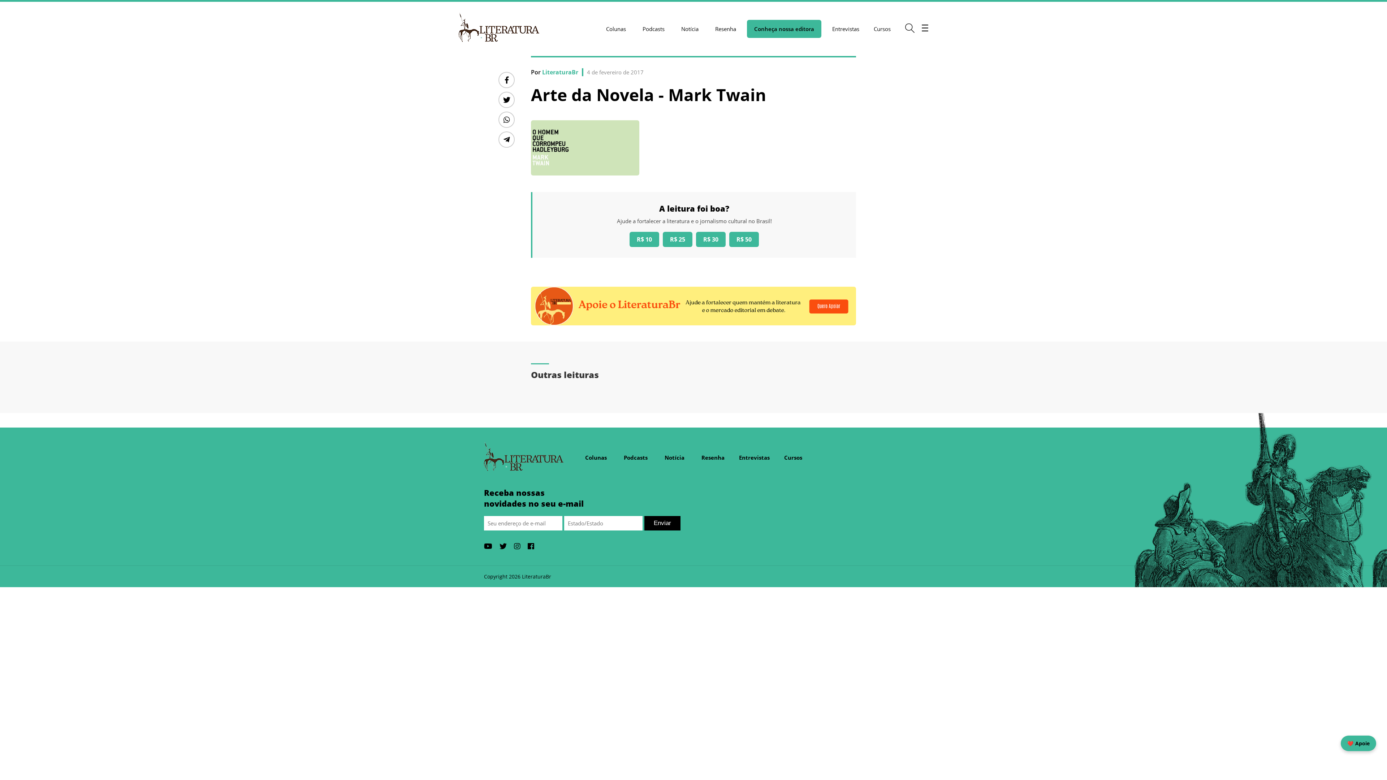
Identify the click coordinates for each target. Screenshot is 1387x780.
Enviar (662, 523)
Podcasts (654, 28)
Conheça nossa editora (784, 28)
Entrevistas (845, 28)
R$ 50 (744, 239)
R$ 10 (644, 239)
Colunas (616, 28)
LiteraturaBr (560, 72)
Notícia (690, 28)
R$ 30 (710, 239)
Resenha (725, 28)
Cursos (882, 28)
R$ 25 (677, 239)
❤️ (1358, 743)
